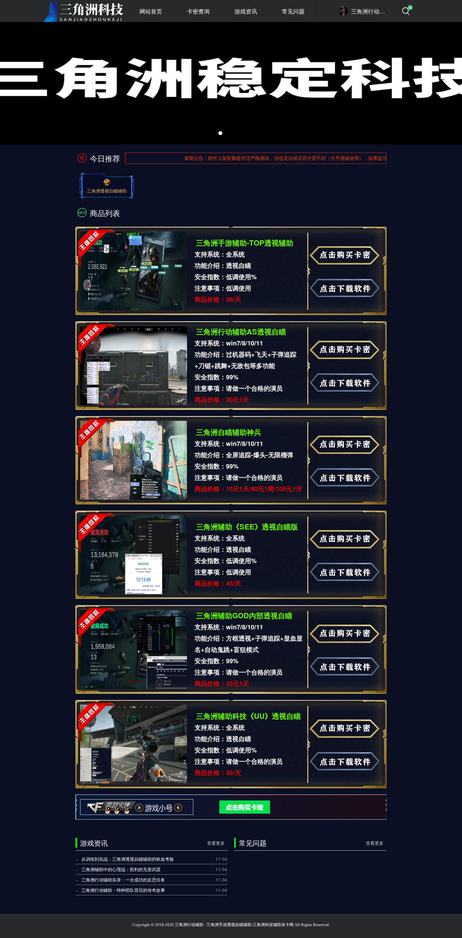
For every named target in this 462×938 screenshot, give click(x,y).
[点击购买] (234, 806)
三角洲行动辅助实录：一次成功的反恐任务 (123, 879)
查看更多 (216, 843)
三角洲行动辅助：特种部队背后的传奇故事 (123, 890)
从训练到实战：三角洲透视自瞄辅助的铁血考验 (127, 859)
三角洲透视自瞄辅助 (107, 190)
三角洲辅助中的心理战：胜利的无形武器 (121, 869)
